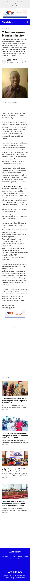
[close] (28, 4)
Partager (24, 61)
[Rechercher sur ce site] (24, 22)
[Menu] (27, 22)
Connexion (5, 556)
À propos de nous (23, 556)
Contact (12, 556)
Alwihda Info (7, 22)
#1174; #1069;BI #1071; (12, 60)
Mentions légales (15, 559)
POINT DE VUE (5, 29)
